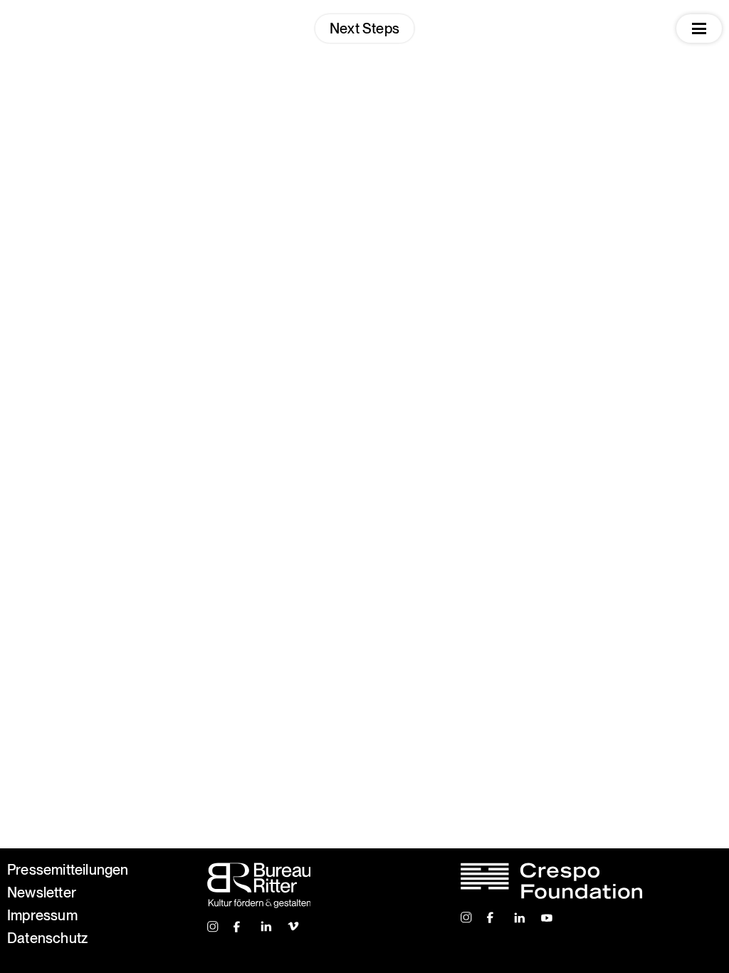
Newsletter (41, 892)
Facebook (240, 926)
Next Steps (364, 28)
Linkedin (267, 926)
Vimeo (294, 926)
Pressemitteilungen (68, 869)
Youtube (547, 917)
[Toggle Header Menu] (699, 28)
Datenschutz (47, 938)
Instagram (213, 926)
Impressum (42, 915)
